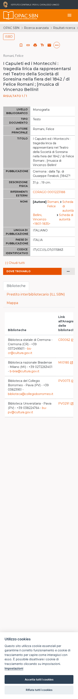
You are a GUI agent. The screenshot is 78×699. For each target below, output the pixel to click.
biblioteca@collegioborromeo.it (30, 394)
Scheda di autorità (68, 206)
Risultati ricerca (64, 28)
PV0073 (66, 381)
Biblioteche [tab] (16, 286)
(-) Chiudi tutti (15, 263)
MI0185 (65, 362)
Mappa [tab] (12, 303)
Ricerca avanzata (36, 28)
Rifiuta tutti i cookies (39, 690)
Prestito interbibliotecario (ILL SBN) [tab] (36, 294)
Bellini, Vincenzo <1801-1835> (41, 219)
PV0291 (66, 403)
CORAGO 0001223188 (49, 192)
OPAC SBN (11, 28)
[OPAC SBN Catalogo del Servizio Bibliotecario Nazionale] (8, 15)
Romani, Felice (53, 204)
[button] (28, 45)
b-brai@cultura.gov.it (24, 371)
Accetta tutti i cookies (39, 679)
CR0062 (66, 340)
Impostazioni (14, 668)
